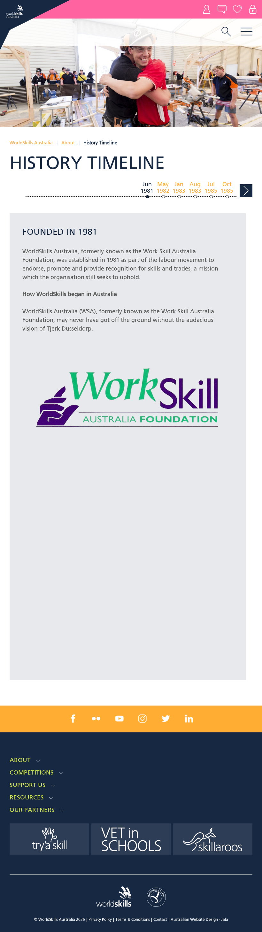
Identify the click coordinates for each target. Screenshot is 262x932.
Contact (206, 9)
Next (246, 190)
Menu (246, 31)
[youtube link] (119, 719)
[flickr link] (96, 719)
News (222, 9)
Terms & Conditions (132, 920)
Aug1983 (195, 188)
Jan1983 (179, 188)
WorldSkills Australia (31, 143)
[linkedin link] (189, 719)
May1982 (163, 188)
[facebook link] (73, 719)
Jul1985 (210, 188)
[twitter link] (166, 719)
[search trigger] (226, 32)
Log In (252, 9)
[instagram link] (142, 719)
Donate (237, 9)
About (68, 143)
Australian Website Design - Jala (199, 920)
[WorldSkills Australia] (15, 11)
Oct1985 (226, 188)
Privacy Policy (100, 920)
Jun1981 (147, 188)
